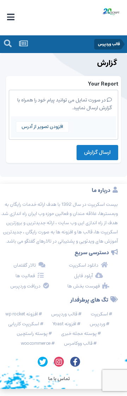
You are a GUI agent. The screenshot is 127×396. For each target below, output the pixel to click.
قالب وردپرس (64, 314)
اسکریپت (99, 314)
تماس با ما (59, 378)
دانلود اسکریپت (83, 265)
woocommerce (35, 343)
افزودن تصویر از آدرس (42, 127)
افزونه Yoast (64, 324)
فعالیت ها (25, 276)
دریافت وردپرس (25, 286)
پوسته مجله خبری (79, 334)
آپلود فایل (83, 276)
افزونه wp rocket (21, 314)
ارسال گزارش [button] (97, 152)
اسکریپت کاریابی (23, 324)
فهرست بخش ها (83, 286)
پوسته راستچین (32, 334)
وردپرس (97, 324)
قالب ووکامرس (78, 343)
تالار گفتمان (24, 265)
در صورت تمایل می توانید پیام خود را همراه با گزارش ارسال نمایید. (64, 104)
